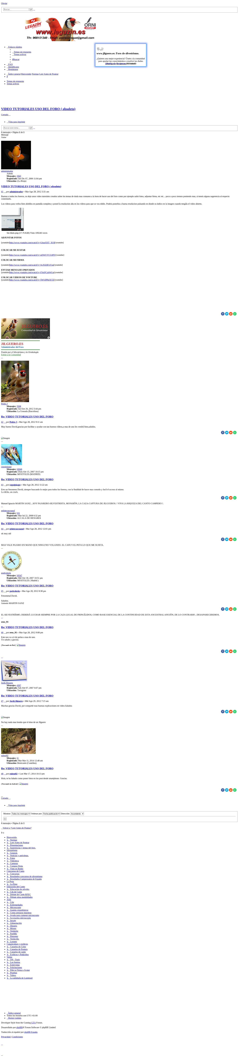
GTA (33, 1023)
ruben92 (4, 755)
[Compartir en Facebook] (222, 314)
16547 (19, 575)
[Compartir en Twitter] (226, 314)
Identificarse (110, 63)
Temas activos (13, 84)
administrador (7, 171)
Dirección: (65, 813)
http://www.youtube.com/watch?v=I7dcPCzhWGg (32, 272)
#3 (2, 485)
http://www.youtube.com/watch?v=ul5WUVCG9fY (32, 255)
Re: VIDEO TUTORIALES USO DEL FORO (27, 416)
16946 (19, 469)
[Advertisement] (178, 28)
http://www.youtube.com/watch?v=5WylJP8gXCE (32, 280)
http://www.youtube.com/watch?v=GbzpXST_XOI (32, 242)
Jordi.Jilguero (7, 683)
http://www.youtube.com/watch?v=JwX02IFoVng (32, 265)
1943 (19, 176)
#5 (2, 591)
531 (18, 513)
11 (18, 758)
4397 (19, 685)
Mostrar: (7, 813)
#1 (2, 191)
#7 (2, 701)
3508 (19, 406)
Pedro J (4, 404)
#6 (2, 632)
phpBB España (30, 1032)
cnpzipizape (6, 467)
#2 (2, 422)
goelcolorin (6, 573)
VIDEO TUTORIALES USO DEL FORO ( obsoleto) (38, 109)
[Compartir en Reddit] (230, 314)
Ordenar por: (37, 813)
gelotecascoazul (8, 510)
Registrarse (121, 63)
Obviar (4, 3)
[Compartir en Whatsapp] (235, 314)
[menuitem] (21, 52)
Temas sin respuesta (15, 81)
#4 (2, 529)
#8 (2, 774)
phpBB (19, 1027)
